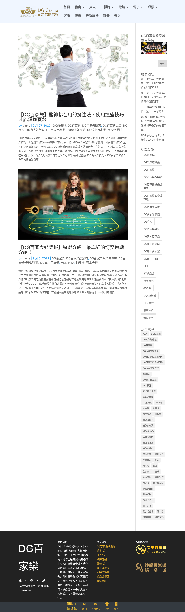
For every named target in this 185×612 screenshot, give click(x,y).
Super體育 (148, 397)
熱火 (155, 465)
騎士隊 (160, 511)
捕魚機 (80, 262)
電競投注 (102, 563)
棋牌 (107, 7)
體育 (78, 7)
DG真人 (147, 221)
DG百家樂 (74, 125)
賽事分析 (92, 262)
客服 (67, 15)
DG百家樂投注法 (151, 368)
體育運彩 (159, 517)
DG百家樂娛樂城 (77, 258)
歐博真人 (159, 454)
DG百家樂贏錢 (112, 125)
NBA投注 (147, 385)
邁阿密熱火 (148, 500)
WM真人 (160, 402)
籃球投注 (159, 477)
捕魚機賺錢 (148, 443)
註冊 (106, 15)
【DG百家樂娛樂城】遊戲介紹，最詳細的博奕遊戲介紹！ (71, 250)
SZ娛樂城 (148, 273)
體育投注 (102, 550)
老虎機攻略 (158, 483)
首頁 (67, 7)
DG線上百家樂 (96, 130)
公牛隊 (146, 408)
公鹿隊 (156, 408)
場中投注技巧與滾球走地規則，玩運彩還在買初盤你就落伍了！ (153, 97)
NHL (146, 265)
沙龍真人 (147, 460)
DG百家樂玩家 (91, 125)
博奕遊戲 (148, 280)
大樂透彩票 (103, 572)
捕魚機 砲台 (148, 431)
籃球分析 (147, 477)
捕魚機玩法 (148, 425)
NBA (71, 262)
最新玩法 (92, 15)
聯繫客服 (102, 580)
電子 (136, 7)
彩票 (151, 7)
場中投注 (147, 414)
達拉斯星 (147, 494)
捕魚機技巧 (148, 419)
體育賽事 (148, 317)
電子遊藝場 (148, 511)
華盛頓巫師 (148, 488)
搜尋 (162, 63)
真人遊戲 (148, 302)
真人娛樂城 (114, 130)
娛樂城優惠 (103, 576)
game (26, 125)
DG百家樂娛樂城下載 (153, 362)
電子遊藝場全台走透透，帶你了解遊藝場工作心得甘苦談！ (153, 83)
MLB (64, 262)
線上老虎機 (103, 567)
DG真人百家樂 (55, 130)
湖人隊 (146, 465)
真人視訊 (102, 554)
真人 (92, 7)
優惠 (78, 15)
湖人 (157, 460)
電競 (122, 7)
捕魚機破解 (148, 437)
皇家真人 (147, 471)
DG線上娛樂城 (76, 130)
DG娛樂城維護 (151, 162)
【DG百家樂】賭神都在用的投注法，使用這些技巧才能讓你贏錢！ (71, 117)
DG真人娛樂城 (35, 130)
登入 (117, 15)
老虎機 (146, 483)
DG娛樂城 (59, 125)
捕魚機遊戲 (148, 448)
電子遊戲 (147, 505)
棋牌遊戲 (147, 454)
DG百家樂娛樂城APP (103, 258)
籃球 (157, 471)
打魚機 (158, 414)
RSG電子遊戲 (149, 391)
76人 (145, 333)
